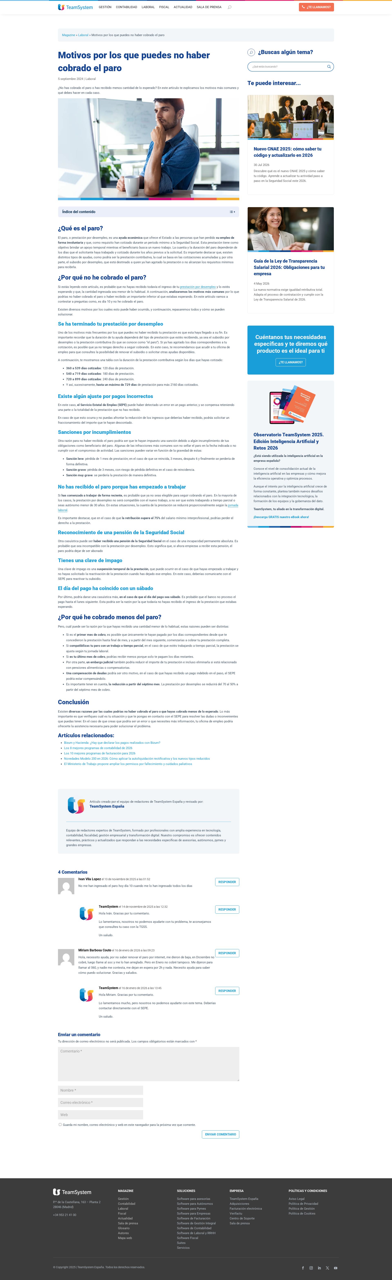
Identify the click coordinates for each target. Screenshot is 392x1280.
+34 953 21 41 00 (64, 1215)
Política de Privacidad (303, 1204)
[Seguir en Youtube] (335, 1268)
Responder (227, 882)
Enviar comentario (220, 1134)
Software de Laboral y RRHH (196, 1233)
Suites (181, 1243)
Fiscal (122, 1213)
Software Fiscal (187, 1238)
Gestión (123, 1199)
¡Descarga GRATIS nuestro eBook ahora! (281, 517)
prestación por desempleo (198, 287)
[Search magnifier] (329, 67)
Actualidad (125, 1218)
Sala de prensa (128, 1223)
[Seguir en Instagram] (311, 1268)
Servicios (183, 1248)
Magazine (68, 35)
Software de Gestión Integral (196, 1223)
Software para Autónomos (195, 1204)
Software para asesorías (193, 1199)
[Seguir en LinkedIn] (319, 1268)
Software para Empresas (193, 1213)
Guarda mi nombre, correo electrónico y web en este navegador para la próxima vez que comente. (129, 1125)
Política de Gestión (302, 1208)
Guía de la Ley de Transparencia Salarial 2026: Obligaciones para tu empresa (289, 267)
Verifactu (236, 1213)
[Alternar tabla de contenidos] (230, 212)
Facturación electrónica (246, 1208)
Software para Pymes (191, 1208)
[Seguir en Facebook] (303, 1268)
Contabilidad (126, 1204)
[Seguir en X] (327, 1268)
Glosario (124, 1228)
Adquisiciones (239, 1204)
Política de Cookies (302, 1213)
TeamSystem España (107, 806)
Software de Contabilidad (194, 1228)
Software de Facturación (193, 1218)
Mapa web (125, 1238)
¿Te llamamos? (319, 7)
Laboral (83, 35)
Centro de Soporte (242, 1218)
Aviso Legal (297, 1199)
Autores (123, 1233)
